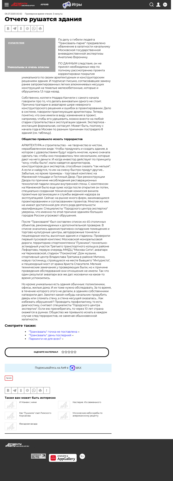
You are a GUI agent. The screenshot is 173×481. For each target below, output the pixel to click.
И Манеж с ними (28, 402)
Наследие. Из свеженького (87, 402)
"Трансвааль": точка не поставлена (53, 331)
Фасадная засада (28, 424)
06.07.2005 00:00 (13, 14)
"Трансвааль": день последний (50, 335)
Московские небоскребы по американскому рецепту (88, 414)
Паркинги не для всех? (45, 338)
